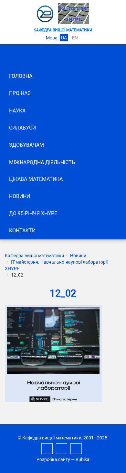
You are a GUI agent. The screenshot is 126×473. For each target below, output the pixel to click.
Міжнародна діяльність (42, 162)
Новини (19, 196)
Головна (20, 76)
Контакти (22, 230)
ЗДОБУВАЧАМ (26, 145)
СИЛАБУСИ (22, 128)
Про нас (20, 93)
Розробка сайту (53, 459)
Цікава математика (36, 179)
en (75, 37)
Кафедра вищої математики (34, 255)
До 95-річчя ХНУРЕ (33, 213)
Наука (17, 111)
